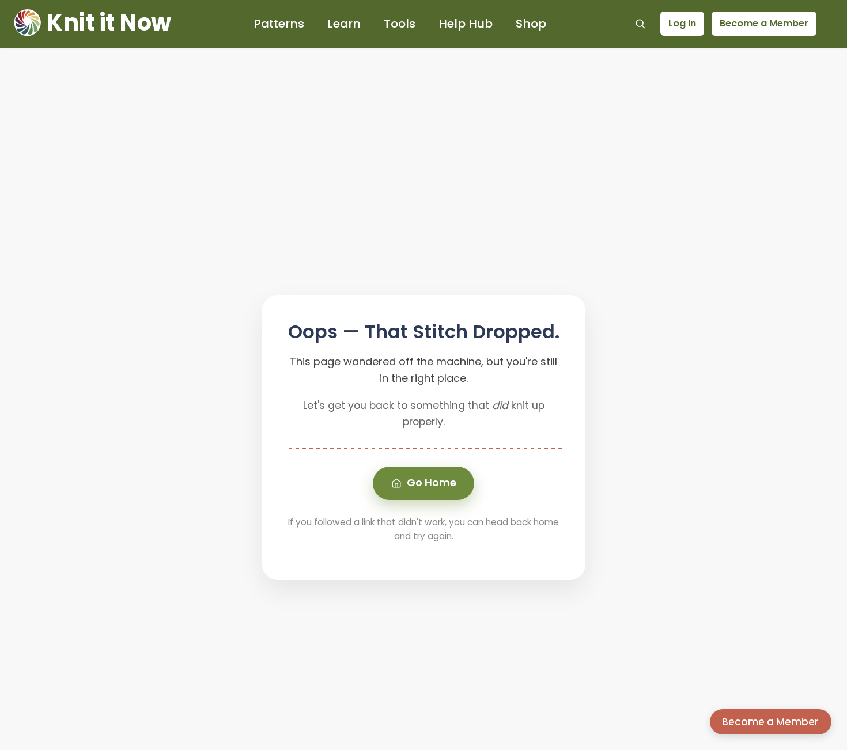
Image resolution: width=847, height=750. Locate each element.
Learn (344, 24)
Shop (531, 24)
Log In (682, 23)
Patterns (279, 24)
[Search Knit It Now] (640, 23)
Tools (399, 24)
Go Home (431, 482)
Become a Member (764, 23)
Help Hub (465, 24)
